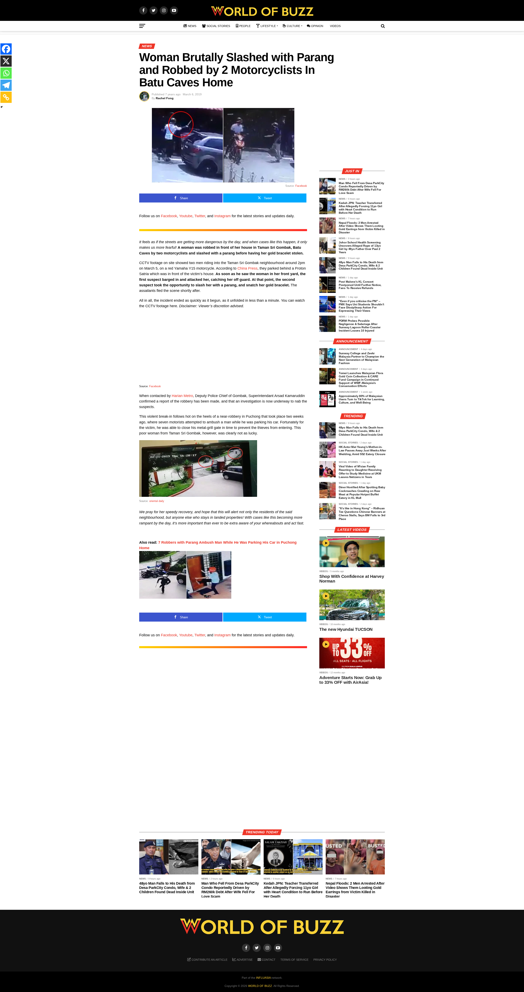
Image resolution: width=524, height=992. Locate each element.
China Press (247, 268)
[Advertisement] (352, 136)
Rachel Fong (165, 98)
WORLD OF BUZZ (260, 986)
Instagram (222, 216)
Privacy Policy (325, 959)
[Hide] (1, 107)
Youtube (185, 216)
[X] (6, 61)
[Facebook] (6, 49)
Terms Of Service (294, 959)
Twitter (199, 216)
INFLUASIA (263, 977)
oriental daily (156, 501)
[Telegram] (6, 85)
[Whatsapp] (6, 73)
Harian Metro (182, 396)
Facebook (301, 185)
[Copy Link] (6, 97)
